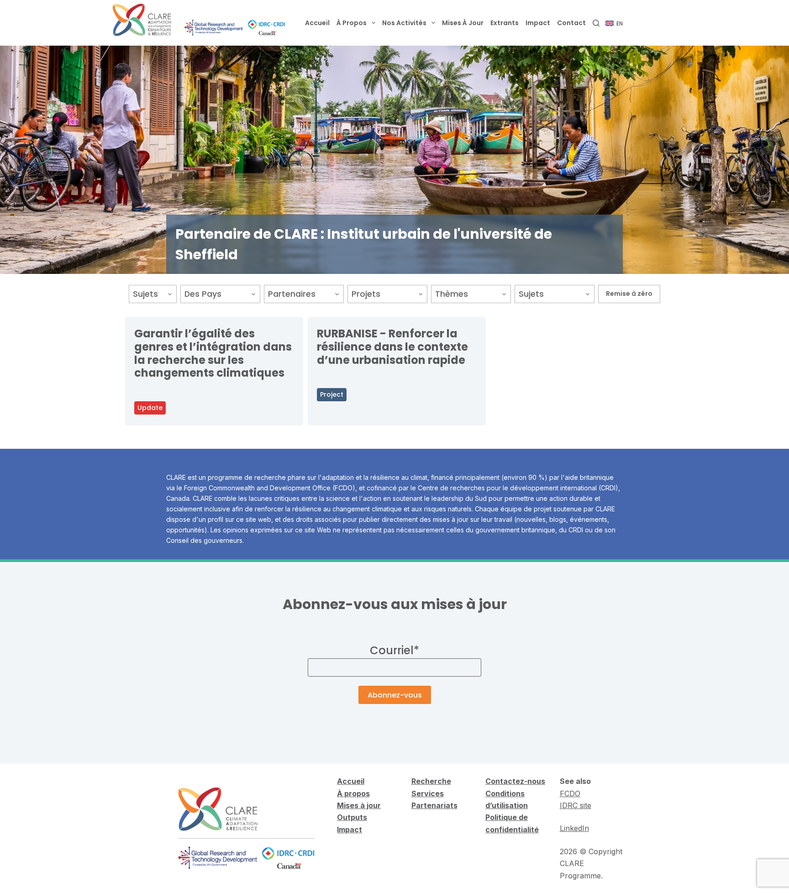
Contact (571, 22)
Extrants (504, 22)
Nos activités (404, 22)
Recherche (431, 781)
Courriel (394, 650)
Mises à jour (463, 22)
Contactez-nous (515, 781)
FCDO (570, 793)
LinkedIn (574, 828)
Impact (538, 22)
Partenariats (434, 805)
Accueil (317, 22)
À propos (352, 22)
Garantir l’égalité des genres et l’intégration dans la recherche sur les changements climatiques (213, 353)
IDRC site (575, 805)
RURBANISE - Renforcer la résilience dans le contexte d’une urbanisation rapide (392, 347)
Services (427, 793)
